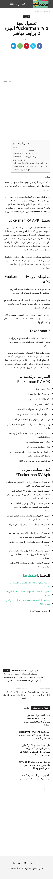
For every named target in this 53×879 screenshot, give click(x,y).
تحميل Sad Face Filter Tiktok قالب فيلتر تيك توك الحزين (15, 695)
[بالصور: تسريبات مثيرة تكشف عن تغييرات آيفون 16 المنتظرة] (43, 778)
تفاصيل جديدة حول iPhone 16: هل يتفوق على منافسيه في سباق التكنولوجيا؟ (34, 765)
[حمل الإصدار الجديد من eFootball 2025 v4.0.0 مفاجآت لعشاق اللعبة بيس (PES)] (43, 718)
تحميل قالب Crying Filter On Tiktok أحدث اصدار (39, 693)
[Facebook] (39, 46)
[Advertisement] (26, 112)
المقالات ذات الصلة (40, 708)
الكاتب (27, 708)
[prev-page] (47, 789)
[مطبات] (38, 4)
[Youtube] (18, 863)
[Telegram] (13, 46)
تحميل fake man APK (11, 674)
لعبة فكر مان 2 (8, 681)
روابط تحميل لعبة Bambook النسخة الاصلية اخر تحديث (29, 584)
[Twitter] (33, 46)
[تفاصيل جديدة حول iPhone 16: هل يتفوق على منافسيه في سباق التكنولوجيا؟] (43, 765)
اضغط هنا (30, 575)
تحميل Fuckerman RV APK (22, 153)
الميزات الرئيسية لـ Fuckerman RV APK (27, 163)
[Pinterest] (26, 46)
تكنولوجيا (38, 11)
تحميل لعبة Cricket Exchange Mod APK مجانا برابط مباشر (28, 593)
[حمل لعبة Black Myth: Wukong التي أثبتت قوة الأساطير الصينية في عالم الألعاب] (43, 735)
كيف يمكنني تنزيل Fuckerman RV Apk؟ (27, 166)
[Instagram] (25, 863)
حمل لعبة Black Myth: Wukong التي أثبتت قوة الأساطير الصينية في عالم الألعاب (34, 735)
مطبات (25, 151)
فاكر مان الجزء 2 (9, 677)
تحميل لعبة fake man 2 (29, 674)
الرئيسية (47, 11)
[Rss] (13, 863)
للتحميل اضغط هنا (19, 169)
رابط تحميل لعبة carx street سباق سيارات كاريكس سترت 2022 (28, 602)
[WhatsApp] (20, 46)
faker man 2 (17, 160)
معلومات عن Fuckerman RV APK (25, 156)
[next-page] (43, 789)
